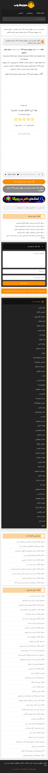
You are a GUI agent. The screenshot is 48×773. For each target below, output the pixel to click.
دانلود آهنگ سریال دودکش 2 (34, 614)
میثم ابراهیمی (40, 430)
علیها (43, 526)
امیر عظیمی (41, 512)
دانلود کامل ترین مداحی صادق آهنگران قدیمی (30, 223)
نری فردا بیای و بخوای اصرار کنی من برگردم (30, 742)
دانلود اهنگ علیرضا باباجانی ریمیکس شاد (30, 542)
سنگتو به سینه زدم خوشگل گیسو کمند (31, 655)
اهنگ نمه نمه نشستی (36, 596)
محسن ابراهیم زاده (39, 358)
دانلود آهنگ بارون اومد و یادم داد (33, 619)
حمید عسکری (40, 348)
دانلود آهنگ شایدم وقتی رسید (34, 555)
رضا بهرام (42, 339)
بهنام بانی (41, 344)
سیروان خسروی (40, 471)
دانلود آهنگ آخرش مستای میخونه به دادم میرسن (27, 569)
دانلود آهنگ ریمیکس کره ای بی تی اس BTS (29, 583)
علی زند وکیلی (40, 421)
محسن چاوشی (40, 439)
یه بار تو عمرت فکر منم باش (35, 728)
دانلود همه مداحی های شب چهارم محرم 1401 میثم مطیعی (25, 189)
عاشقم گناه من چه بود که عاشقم (33, 601)
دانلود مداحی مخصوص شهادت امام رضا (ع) (30, 233)
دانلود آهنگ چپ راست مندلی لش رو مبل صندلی (28, 574)
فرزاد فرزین (41, 462)
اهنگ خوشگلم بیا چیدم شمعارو (33, 755)
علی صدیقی (41, 435)
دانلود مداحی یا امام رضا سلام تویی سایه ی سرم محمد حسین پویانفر (25, 237)
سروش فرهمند (40, 498)
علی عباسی (41, 494)
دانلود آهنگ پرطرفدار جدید (35, 637)
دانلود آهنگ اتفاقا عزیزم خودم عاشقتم (31, 605)
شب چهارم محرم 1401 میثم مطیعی (24, 29)
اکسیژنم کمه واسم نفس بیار (34, 724)
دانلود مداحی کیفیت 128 (22, 182)
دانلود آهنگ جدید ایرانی (36, 669)
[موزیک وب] (24, 4)
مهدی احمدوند (40, 453)
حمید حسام (41, 517)
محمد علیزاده (40, 326)
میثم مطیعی (15, 49)
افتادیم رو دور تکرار (38, 746)
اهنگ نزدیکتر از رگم (37, 682)
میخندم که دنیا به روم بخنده (34, 678)
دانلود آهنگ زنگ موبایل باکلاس (33, 714)
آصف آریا (42, 521)
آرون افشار (41, 321)
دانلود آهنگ (40, 13)
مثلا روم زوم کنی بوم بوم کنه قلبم (32, 751)
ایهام (43, 353)
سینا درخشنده (40, 398)
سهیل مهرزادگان (39, 403)
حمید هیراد (41, 467)
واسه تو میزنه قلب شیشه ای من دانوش (31, 696)
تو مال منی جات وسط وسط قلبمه (33, 710)
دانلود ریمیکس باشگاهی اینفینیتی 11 (31, 546)
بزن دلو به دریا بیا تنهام (36, 737)
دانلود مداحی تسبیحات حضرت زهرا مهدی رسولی (29, 229)
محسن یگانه (41, 312)
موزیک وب (40, 29)
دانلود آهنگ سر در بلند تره (35, 565)
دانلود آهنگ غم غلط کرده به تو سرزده (32, 646)
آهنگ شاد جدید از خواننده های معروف (31, 700)
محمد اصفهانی (40, 489)
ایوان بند (42, 335)
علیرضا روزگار (41, 444)
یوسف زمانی (41, 448)
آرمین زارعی (41, 330)
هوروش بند (41, 385)
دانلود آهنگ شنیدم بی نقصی (34, 628)
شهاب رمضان (40, 457)
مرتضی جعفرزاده (39, 362)
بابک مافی (41, 476)
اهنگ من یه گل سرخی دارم (35, 705)
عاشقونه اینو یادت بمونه (36, 664)
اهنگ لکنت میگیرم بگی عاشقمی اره (32, 610)
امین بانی (42, 308)
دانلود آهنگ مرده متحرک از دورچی (33, 560)
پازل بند (42, 485)
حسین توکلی (41, 371)
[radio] (32, 120)
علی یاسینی (41, 380)
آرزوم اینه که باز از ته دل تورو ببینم (32, 650)
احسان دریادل (40, 480)
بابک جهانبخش (40, 412)
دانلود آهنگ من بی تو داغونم (34, 632)
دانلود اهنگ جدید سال (36, 733)
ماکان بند (42, 394)
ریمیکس (30, 13)
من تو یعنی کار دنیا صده (36, 623)
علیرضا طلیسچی (39, 317)
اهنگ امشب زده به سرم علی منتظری (32, 660)
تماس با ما (15, 769)
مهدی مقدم (41, 503)
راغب (43, 376)
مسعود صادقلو (40, 367)
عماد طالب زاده (40, 507)
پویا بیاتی (41, 408)
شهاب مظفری (40, 389)
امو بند (43, 417)
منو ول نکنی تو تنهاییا (36, 641)
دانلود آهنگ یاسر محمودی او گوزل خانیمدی (29, 551)
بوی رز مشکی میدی (37, 673)
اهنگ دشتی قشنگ (38, 691)
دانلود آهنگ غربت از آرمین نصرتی (33, 578)
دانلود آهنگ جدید (38, 687)
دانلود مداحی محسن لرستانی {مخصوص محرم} (29, 226)
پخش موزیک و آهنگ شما (28, 769)
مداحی (21, 13)
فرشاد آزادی (41, 426)
